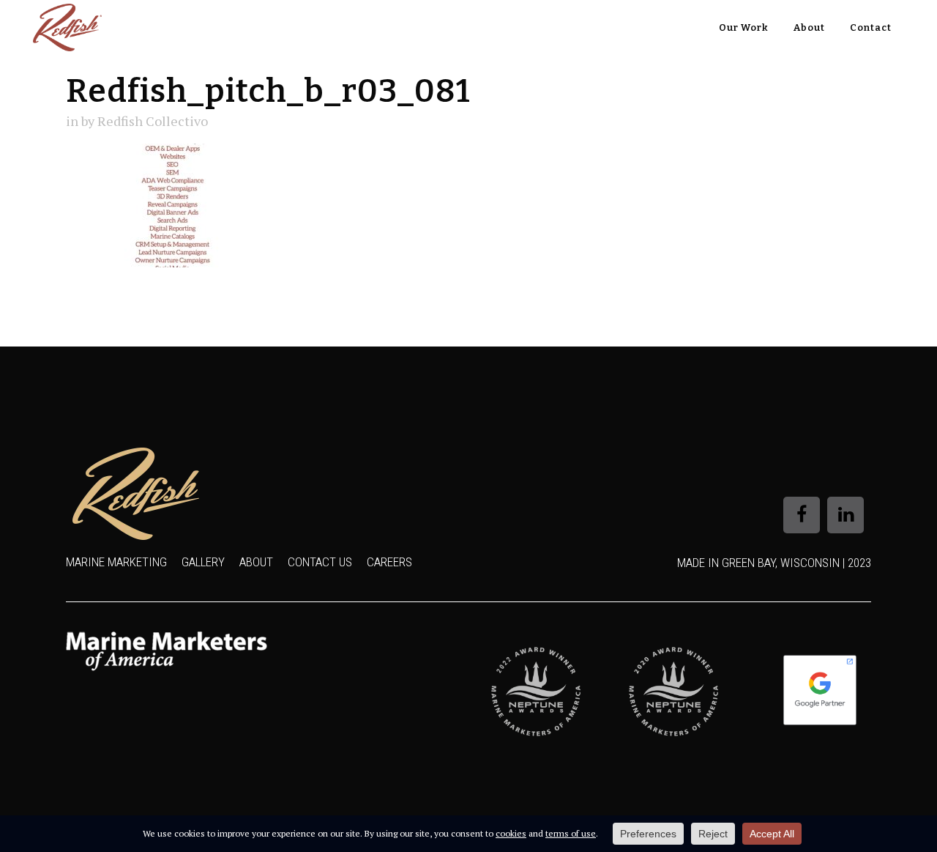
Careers (389, 562)
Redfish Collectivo (152, 121)
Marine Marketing (116, 562)
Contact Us (320, 562)
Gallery (203, 562)
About (256, 562)
